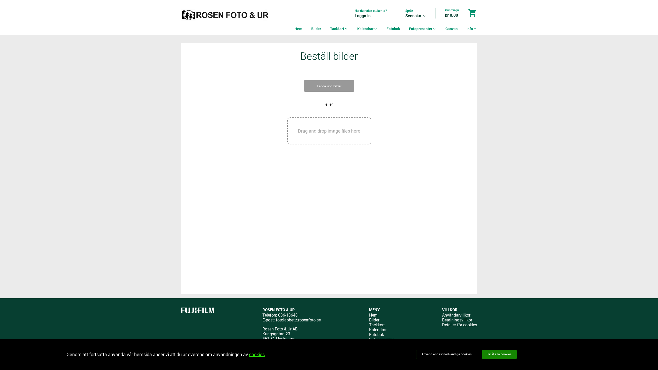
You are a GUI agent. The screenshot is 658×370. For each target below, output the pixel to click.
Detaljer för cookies (459, 324)
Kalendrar (367, 29)
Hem (298, 29)
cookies (257, 354)
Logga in (363, 15)
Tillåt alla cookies (499, 354)
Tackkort (339, 29)
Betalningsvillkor (457, 320)
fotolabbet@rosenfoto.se (298, 320)
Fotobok (393, 29)
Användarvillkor (456, 315)
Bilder (316, 29)
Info (472, 29)
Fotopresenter (422, 29)
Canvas (451, 29)
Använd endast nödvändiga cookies (447, 354)
